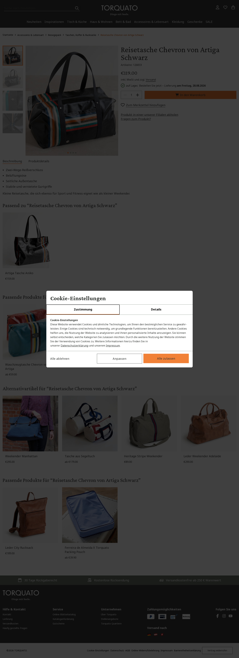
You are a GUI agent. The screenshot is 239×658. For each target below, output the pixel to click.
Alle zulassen (166, 358)
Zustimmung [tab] (83, 309)
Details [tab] (156, 309)
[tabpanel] (119, 333)
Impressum (113, 345)
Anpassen (119, 359)
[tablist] (119, 310)
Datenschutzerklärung (74, 345)
